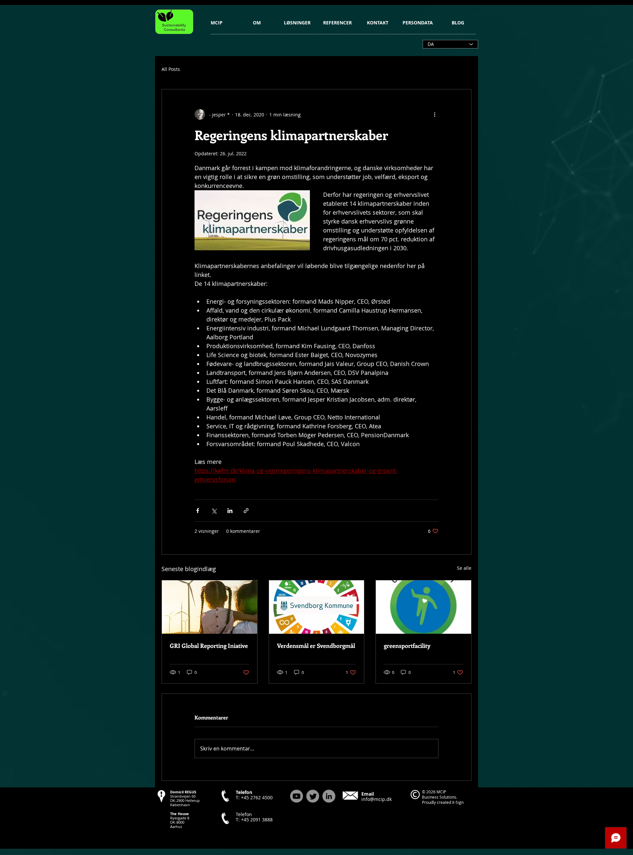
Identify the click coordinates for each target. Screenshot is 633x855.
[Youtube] (296, 796)
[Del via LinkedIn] (230, 510)
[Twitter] (312, 796)
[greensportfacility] (423, 607)
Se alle (464, 568)
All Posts (171, 69)
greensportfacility (407, 646)
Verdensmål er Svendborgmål (316, 646)
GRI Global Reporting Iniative (209, 646)
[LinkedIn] (328, 796)
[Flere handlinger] (434, 114)
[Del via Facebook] (198, 510)
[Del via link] (246, 510)
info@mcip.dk (376, 799)
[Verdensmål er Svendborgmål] (316, 607)
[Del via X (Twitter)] (214, 510)
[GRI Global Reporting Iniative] (209, 607)
